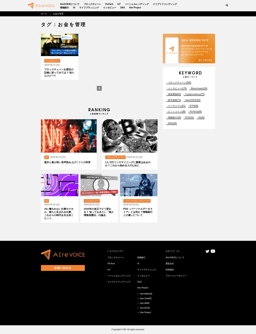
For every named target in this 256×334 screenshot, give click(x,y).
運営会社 (170, 263)
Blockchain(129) (199, 88)
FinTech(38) (196, 111)
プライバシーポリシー (176, 276)
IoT (119, 4)
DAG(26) (172, 123)
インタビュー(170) (177, 88)
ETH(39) (194, 105)
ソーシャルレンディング (137, 4)
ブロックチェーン (92, 4)
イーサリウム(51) (176, 105)
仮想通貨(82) (174, 94)
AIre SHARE (146, 298)
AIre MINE (145, 303)
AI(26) (201, 117)
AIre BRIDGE (146, 294)
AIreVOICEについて (70, 4)
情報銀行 (64, 7)
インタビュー (109, 7)
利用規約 (170, 269)
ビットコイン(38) (176, 111)
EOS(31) (189, 117)
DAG (122, 7)
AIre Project (135, 7)
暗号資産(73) (174, 100)
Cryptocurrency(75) (194, 94)
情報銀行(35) (174, 117)
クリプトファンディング (165, 4)
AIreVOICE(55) (192, 100)
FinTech (109, 4)
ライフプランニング (89, 7)
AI (74, 7)
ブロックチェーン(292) (179, 82)
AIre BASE (145, 308)
